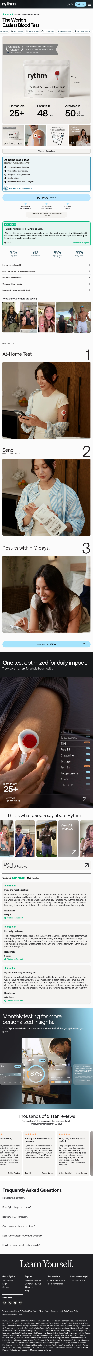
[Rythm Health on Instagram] (4, 1303)
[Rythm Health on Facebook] (15, 1303)
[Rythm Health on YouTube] (20, 1303)
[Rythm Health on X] (10, 1303)
